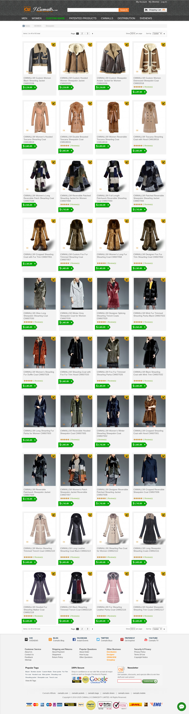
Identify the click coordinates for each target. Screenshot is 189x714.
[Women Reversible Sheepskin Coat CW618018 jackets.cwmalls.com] (112, 117)
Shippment (56, 655)
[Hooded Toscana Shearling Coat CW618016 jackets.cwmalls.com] (149, 117)
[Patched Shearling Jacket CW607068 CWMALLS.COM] (76, 176)
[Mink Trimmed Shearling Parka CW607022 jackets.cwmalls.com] (149, 293)
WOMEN (36, 18)
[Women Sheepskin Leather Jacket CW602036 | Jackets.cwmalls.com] (112, 58)
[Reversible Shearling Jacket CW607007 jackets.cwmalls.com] (76, 470)
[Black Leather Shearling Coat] (76, 529)
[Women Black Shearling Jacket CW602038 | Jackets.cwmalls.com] (39, 58)
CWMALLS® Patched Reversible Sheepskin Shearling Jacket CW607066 (148, 198)
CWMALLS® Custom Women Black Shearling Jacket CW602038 (37, 80)
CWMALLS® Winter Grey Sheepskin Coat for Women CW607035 (73, 316)
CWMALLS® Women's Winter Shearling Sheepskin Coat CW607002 (110, 433)
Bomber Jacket (36, 671)
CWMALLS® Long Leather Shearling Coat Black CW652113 (75, 549)
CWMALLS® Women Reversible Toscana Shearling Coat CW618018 (112, 139)
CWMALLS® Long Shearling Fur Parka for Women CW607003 (39, 431)
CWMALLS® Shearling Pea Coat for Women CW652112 (112, 549)
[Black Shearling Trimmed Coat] (76, 587)
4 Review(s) (148, 557)
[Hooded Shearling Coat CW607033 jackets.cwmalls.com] (76, 352)
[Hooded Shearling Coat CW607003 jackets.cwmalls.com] (39, 411)
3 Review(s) (111, 616)
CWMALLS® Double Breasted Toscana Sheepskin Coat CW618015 (74, 139)
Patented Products (82, 18)
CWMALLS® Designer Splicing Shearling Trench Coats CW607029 (111, 316)
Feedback (29, 657)
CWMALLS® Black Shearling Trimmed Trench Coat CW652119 (76, 608)
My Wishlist (154, 2)
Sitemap (28, 660)
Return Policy (57, 657)
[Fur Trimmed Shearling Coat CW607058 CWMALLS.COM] (112, 235)
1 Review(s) (148, 87)
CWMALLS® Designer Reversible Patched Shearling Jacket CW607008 (112, 492)
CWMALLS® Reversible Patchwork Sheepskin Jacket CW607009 (37, 492)
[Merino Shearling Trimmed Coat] (39, 529)
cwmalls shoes (108, 693)
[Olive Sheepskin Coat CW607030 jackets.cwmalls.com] (39, 293)
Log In (164, 2)
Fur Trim (65, 671)
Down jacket (57, 671)
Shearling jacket (30, 677)
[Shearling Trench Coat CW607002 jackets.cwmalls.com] (112, 411)
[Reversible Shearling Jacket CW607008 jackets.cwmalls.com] (112, 470)
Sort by (148, 33)
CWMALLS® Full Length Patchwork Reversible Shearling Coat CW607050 (112, 198)
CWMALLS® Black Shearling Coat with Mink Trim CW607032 (148, 373)
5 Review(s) (74, 204)
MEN (24, 18)
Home (27, 26)
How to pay (83, 655)
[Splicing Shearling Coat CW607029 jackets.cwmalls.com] (112, 293)
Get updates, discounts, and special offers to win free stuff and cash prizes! (139, 675)
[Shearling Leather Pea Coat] (112, 529)
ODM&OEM (111, 657)
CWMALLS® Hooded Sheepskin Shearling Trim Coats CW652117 (148, 608)
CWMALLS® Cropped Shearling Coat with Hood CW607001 (148, 431)
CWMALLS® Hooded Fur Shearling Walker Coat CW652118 (35, 610)
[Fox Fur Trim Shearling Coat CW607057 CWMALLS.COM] (76, 235)
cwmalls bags (93, 693)
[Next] (93, 33)
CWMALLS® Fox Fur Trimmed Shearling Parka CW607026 (111, 373)
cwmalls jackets (78, 693)
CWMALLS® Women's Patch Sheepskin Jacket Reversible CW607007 (73, 492)
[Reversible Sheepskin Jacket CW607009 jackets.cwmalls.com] (39, 470)
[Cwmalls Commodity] (41, 9)
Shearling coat (56, 674)
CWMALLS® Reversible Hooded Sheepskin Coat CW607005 (75, 431)
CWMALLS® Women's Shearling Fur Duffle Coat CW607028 (39, 373)
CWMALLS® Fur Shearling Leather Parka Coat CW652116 (111, 608)
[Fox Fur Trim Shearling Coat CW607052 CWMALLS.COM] (149, 235)
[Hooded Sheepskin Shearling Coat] (149, 587)
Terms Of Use (139, 655)
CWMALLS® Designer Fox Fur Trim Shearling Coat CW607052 (148, 255)
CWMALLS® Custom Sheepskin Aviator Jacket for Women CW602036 (112, 80)
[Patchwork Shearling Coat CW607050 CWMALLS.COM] (112, 176)
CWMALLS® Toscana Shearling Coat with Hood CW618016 (148, 138)
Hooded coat (36, 674)
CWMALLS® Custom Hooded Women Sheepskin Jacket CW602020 (74, 80)
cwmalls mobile (139, 693)
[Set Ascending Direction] (164, 33)
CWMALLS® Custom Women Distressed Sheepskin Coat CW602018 (147, 80)
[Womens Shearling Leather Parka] (112, 587)
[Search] (124, 10)
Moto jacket (46, 674)
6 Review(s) (111, 557)
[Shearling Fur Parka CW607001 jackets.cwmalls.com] (149, 411)
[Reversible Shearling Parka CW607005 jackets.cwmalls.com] (76, 411)
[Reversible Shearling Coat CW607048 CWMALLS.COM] (39, 176)
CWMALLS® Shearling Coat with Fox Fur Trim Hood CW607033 (75, 373)
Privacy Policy (139, 652)
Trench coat (53, 677)
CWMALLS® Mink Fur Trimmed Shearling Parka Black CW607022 (149, 314)
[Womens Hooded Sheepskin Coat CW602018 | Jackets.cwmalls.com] (149, 58)
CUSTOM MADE (55, 18)
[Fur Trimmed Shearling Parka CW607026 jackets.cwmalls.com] (112, 352)
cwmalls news (123, 693)
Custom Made (47, 671)
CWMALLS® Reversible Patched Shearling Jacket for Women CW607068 (75, 198)
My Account (141, 2)
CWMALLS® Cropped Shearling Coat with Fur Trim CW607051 (38, 255)
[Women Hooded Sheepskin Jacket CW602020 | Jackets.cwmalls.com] (76, 58)
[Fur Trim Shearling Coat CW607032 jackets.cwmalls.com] (149, 352)
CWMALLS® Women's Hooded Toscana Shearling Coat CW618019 (38, 139)
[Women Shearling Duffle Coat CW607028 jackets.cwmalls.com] (39, 352)
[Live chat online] (181, 706)
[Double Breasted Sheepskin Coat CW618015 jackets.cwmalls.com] (76, 117)
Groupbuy (111, 660)
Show (128, 33)
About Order (84, 652)
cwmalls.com (63, 693)
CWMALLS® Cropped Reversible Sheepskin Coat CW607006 (148, 490)
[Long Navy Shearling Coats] (149, 529)
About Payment (58, 652)
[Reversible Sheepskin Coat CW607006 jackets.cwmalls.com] (149, 470)
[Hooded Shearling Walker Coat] (39, 587)
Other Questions (85, 657)
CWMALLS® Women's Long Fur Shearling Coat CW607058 (112, 255)
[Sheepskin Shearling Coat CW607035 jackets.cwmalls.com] (76, 293)
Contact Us (29, 655)
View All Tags (30, 681)
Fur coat (28, 674)
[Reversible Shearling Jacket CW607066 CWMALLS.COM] (149, 176)
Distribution (112, 652)
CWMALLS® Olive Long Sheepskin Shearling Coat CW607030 (36, 316)
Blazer (27, 671)
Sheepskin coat (43, 677)
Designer (110, 655)
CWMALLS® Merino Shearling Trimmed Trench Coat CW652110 (39, 549)
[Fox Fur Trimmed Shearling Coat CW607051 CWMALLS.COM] (39, 235)
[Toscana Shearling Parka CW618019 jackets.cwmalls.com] (39, 117)
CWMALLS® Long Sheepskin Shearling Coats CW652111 (147, 549)
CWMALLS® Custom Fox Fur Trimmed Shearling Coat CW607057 (74, 257)
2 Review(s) (148, 204)
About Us (28, 652)
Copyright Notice (141, 657)
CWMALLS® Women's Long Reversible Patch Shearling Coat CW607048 (39, 198)
